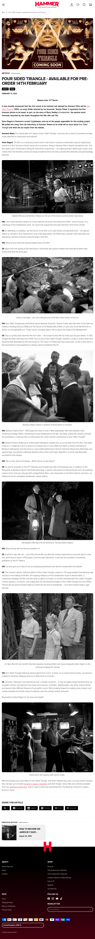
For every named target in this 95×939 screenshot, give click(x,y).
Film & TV (51, 881)
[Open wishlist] (78, 5)
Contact (5, 874)
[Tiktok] (61, 898)
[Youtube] (57, 898)
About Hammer (7, 866)
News (4, 870)
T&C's (4, 899)
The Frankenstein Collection (57, 874)
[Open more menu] (3, 4)
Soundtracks (52, 889)
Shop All (50, 866)
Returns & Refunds (8, 906)
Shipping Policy (7, 902)
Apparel (50, 885)
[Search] (84, 4)
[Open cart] (90, 4)
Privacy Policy (7, 910)
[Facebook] (49, 898)
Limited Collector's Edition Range (59, 877)
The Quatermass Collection (57, 870)
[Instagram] (53, 898)
